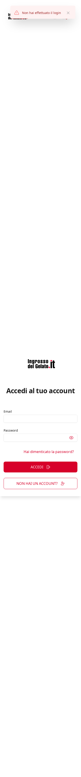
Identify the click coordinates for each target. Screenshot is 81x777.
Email (8, 411)
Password (11, 430)
